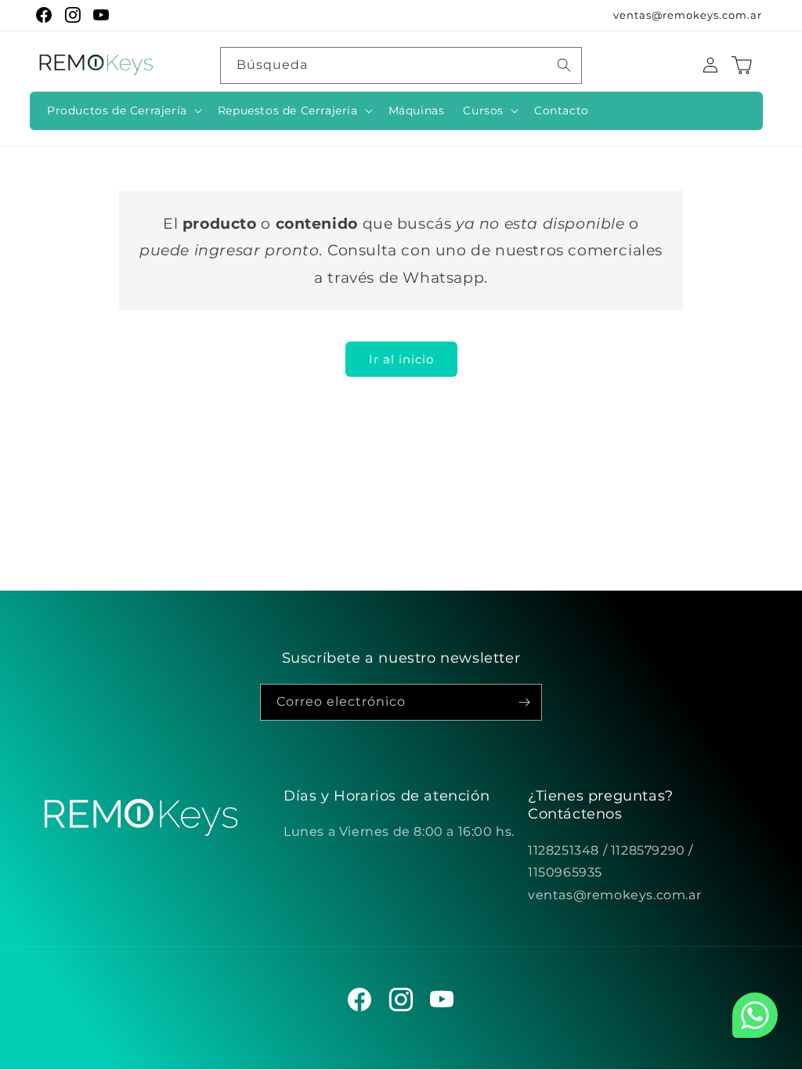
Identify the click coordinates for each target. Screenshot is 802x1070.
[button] (123, 110)
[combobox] (401, 65)
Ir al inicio (401, 359)
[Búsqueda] (564, 65)
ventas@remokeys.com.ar (687, 15)
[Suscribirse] (524, 702)
